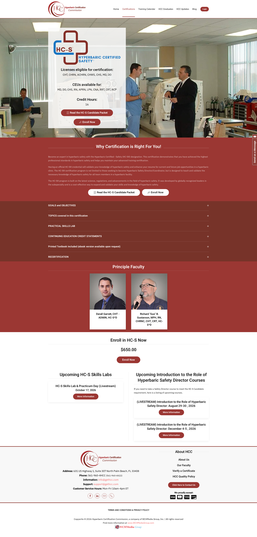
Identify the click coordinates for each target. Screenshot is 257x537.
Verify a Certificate (184, 471)
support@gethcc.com (106, 484)
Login (205, 9)
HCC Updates (182, 9)
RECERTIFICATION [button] (58, 257)
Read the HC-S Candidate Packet (88, 113)
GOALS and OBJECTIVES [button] (62, 205)
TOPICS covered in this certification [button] (68, 216)
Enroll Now (88, 122)
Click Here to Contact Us (183, 485)
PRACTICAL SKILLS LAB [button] (61, 226)
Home (116, 9)
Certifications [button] (128, 9)
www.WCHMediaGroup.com (141, 522)
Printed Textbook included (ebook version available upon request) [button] (84, 246)
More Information (85, 396)
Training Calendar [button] (146, 9)
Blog (194, 9)
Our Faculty (184, 465)
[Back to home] (67, 9)
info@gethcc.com (108, 479)
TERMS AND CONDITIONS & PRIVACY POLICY (128, 510)
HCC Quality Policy (184, 476)
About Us (183, 460)
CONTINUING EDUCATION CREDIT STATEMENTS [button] (75, 236)
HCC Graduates (165, 9)
